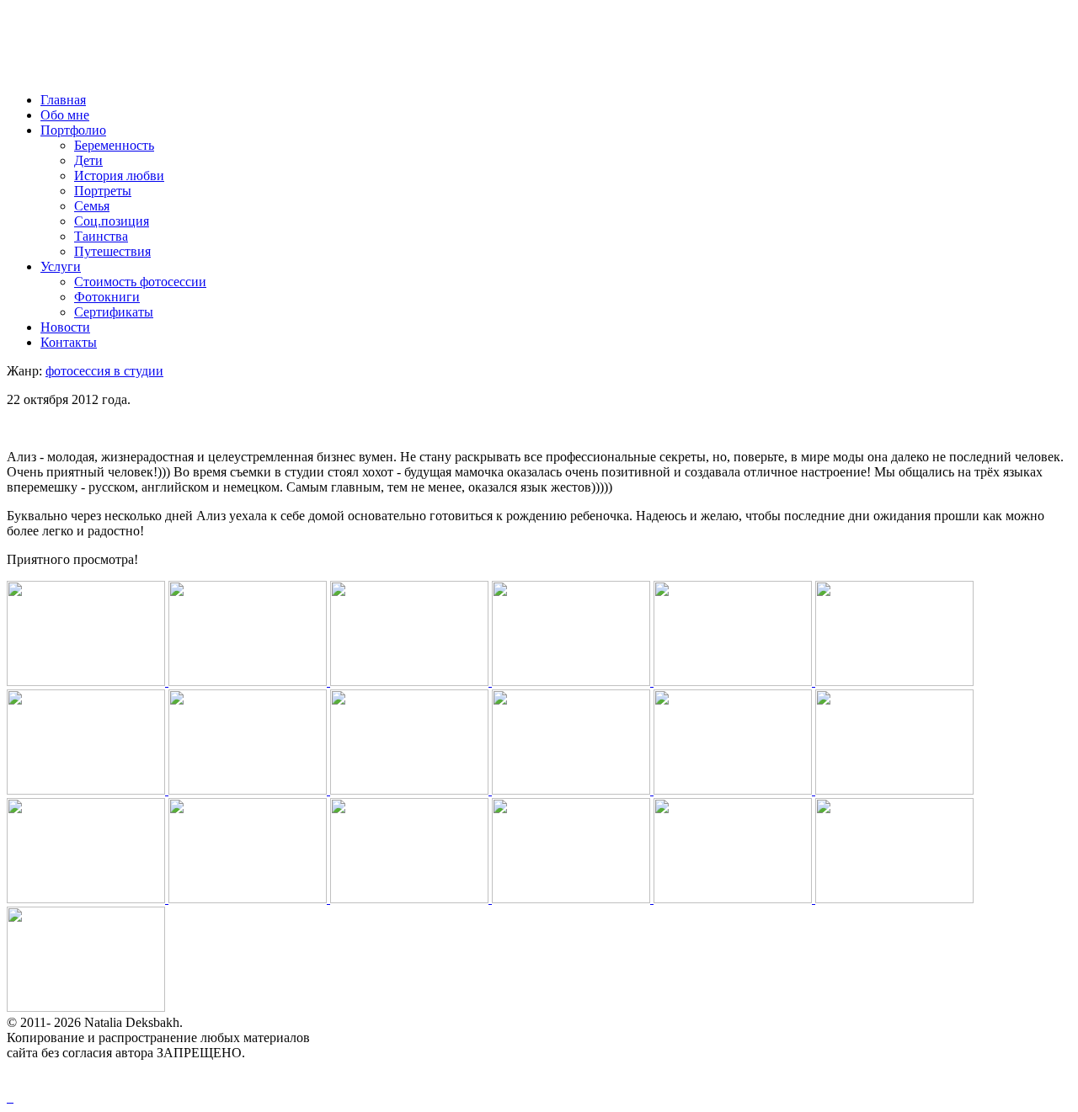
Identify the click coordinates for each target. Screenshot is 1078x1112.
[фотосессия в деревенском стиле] (734, 790)
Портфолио (73, 130)
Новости (65, 327)
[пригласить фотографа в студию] (411, 790)
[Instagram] (11, 1097)
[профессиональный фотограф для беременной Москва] (87, 681)
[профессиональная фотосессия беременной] (573, 790)
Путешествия (112, 251)
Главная (63, 100)
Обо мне (64, 115)
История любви (119, 175)
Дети (88, 160)
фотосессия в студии (104, 371)
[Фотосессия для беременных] (87, 790)
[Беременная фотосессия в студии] (249, 681)
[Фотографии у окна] (894, 681)
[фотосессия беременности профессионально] (411, 681)
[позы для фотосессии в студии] (734, 898)
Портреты (102, 191)
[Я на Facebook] (8, 1097)
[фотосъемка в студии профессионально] (249, 898)
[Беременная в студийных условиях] (734, 681)
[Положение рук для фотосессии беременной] (573, 898)
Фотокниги (107, 297)
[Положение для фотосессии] (411, 898)
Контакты (68, 342)
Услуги (60, 266)
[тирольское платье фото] (894, 790)
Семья (91, 206)
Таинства (101, 236)
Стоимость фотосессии (140, 281)
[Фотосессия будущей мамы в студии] (573, 681)
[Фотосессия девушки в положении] (249, 790)
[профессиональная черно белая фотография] (86, 1007)
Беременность (114, 145)
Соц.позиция (111, 221)
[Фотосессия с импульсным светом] (87, 898)
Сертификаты (113, 312)
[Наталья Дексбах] (894, 898)
